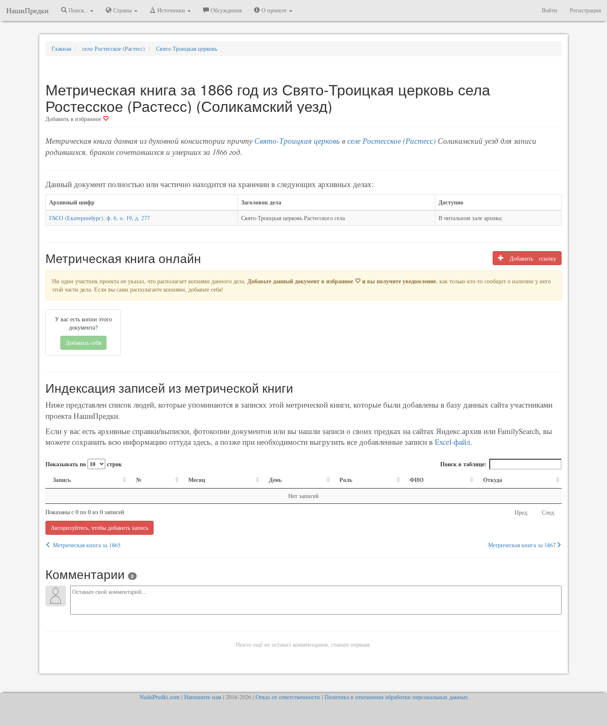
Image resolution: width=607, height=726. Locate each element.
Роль (345, 479)
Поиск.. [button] (78, 10)
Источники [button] (171, 10)
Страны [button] (122, 10)
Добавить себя (83, 342)
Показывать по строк (83, 464)
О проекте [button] (274, 10)
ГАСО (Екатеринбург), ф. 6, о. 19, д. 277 (99, 218)
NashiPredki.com (160, 697)
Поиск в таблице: (463, 464)
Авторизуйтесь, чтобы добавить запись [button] (99, 527)
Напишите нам (202, 697)
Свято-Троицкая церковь (297, 140)
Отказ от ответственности (288, 697)
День (275, 479)
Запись (62, 479)
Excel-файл (452, 442)
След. (548, 512)
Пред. (522, 512)
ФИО (417, 479)
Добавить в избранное (74, 119)
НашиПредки (27, 10)
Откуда (492, 479)
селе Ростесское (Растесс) (391, 140)
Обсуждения (225, 10)
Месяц (196, 479)
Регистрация (585, 10)
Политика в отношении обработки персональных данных (396, 697)
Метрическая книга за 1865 (86, 545)
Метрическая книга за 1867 (522, 545)
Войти (549, 10)
